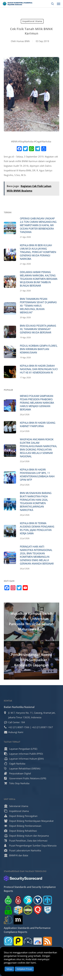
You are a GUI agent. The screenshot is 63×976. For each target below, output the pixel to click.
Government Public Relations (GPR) (27, 778)
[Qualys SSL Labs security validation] (37, 910)
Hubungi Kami (15, 732)
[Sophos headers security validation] (47, 910)
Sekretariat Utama (18, 806)
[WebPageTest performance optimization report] (27, 941)
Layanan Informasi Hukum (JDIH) (26, 758)
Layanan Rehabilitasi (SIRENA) (24, 768)
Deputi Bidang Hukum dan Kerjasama (29, 835)
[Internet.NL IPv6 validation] (27, 900)
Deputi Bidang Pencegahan (23, 815)
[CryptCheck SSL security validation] (27, 910)
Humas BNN (23, 41)
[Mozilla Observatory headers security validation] (18, 919)
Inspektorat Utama (32, 21)
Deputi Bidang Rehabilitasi (23, 830)
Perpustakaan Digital (20, 773)
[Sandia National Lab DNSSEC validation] (47, 900)
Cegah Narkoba (17, 763)
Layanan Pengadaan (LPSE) (23, 748)
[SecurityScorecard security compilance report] (23, 878)
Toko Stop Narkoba (19, 783)
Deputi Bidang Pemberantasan (25, 825)
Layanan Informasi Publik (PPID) (26, 753)
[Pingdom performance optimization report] (18, 941)
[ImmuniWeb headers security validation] (8, 919)
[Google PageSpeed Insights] (37, 941)
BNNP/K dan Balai (18, 855)
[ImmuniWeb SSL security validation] (18, 910)
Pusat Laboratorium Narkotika (25, 850)
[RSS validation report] (47, 941)
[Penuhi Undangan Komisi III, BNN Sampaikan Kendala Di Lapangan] (31, 660)
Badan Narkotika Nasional (19, 707)
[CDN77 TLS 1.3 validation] (8, 910)
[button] (58, 3)
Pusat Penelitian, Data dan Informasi (28, 840)
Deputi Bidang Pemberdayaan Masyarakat (31, 820)
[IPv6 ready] (8, 900)
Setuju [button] (9, 969)
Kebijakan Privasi (24, 969)
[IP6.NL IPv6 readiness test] (18, 900)
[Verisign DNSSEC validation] (37, 900)
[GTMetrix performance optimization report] (8, 941)
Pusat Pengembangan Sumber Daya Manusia (32, 845)
